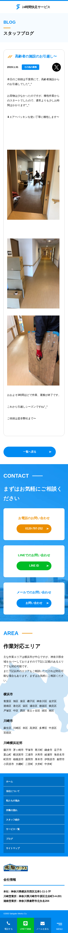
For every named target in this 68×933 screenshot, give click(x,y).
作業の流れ (11, 810)
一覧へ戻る (29, 451)
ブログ (9, 838)
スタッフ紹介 (13, 819)
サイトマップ (13, 848)
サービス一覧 (13, 829)
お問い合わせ (34, 602)
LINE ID (34, 565)
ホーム (9, 781)
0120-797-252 (34, 528)
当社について (13, 791)
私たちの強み (13, 800)
